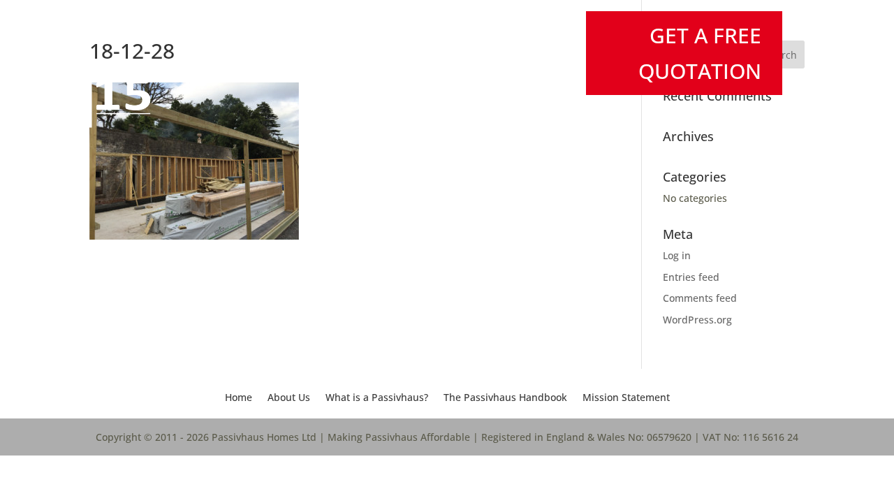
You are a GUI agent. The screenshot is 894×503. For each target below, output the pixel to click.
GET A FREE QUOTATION (699, 53)
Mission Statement (626, 398)
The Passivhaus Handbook (505, 398)
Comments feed (700, 298)
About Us (289, 398)
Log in (677, 255)
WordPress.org (697, 319)
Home (238, 398)
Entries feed (691, 277)
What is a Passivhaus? (376, 398)
